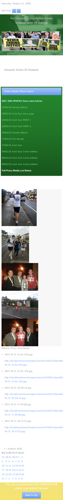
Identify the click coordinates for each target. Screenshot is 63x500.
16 (22, 465)
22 (19, 470)
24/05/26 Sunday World (14, 107)
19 (9, 470)
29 (9, 457)
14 (16, 465)
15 (19, 465)
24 (3, 474)
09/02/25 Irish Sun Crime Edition (20, 157)
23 (22, 470)
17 (3, 470)
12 (9, 465)
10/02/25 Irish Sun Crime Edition (19, 151)
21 (16, 470)
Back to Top (31, 495)
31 (16, 457)
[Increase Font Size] (19, 10)
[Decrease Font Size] (14, 10)
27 (3, 457)
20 (13, 470)
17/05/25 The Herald (13, 139)
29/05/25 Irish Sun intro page (18, 113)
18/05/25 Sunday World (14, 132)
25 (6, 474)
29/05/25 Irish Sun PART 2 (16, 126)
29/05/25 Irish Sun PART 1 (16, 120)
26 (9, 474)
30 (13, 457)
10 (3, 465)
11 (6, 465)
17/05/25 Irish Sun (12, 145)
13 (13, 465)
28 (6, 457)
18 (6, 470)
